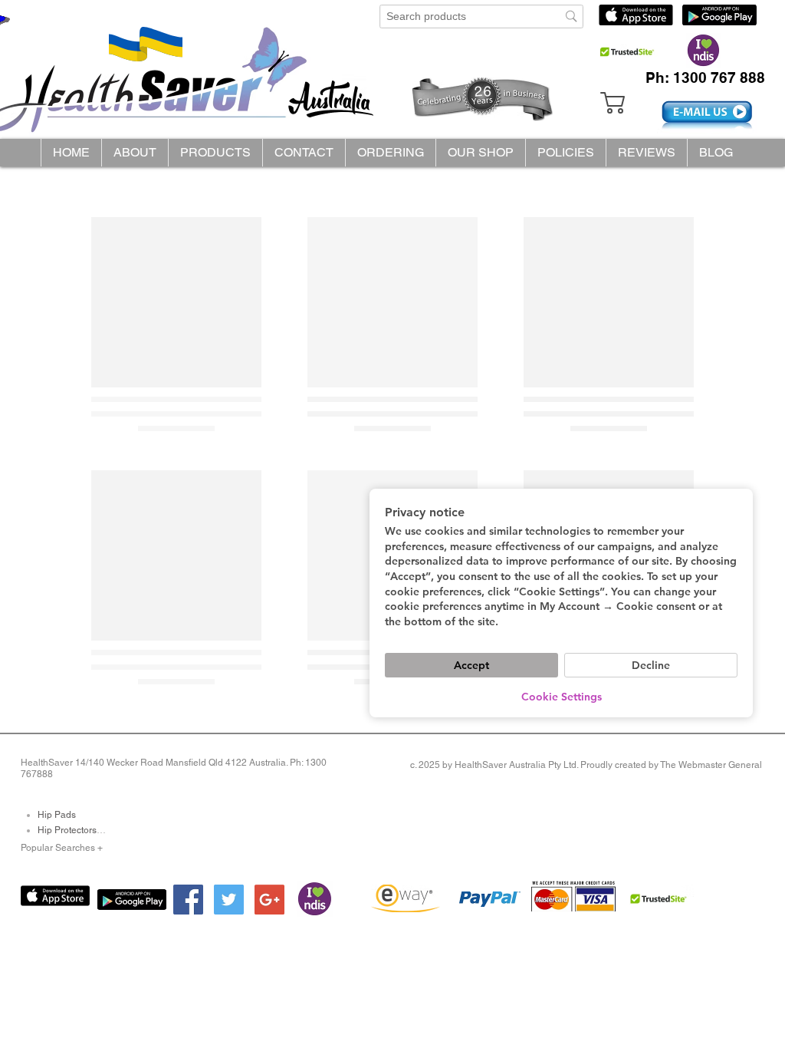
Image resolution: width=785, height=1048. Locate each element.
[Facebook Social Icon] (188, 900)
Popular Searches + (62, 847)
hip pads (57, 814)
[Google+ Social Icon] (269, 900)
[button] (215, 152)
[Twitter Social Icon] (229, 900)
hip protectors (67, 830)
